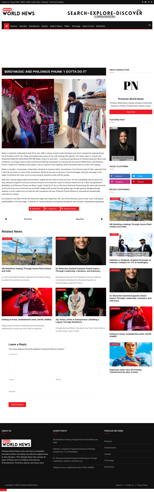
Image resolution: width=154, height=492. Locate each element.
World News (100, 26)
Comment (13, 354)
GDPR (28, 2)
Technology (76, 26)
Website (12, 391)
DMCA (23, 2)
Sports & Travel (88, 26)
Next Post (80, 219)
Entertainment (34, 26)
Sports (114, 234)
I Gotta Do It (52, 209)
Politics (67, 26)
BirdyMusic (36, 209)
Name (11, 380)
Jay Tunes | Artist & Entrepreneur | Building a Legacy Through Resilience (77, 320)
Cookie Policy (35, 2)
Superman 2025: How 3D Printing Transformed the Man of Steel (125, 371)
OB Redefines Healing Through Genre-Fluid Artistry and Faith (75, 441)
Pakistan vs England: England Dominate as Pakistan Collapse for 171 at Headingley (130, 261)
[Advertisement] (77, 48)
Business (13, 26)
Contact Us (5, 2)
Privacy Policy (15, 2)
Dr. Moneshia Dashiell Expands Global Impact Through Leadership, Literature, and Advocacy (78, 269)
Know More (131, 112)
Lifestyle (45, 26)
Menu (4, 22)
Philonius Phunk (70, 209)
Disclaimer (45, 2)
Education (23, 26)
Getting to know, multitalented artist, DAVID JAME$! (27, 319)
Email (58, 380)
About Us (119, 485)
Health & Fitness (56, 26)
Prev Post (28, 219)
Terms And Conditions (57, 2)
